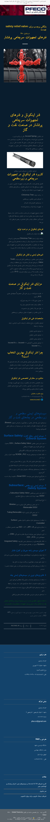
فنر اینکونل (43, 791)
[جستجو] (13, 10)
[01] (25, 65)
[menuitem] (13, 10)
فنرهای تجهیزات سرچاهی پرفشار (25, 38)
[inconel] (29, 10)
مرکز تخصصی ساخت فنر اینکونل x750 (23, 812)
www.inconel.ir (35, 400)
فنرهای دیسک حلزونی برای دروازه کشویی (33, 796)
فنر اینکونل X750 (25, 34)
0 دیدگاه (27, 626)
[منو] (8, 10)
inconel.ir (15, 626)
